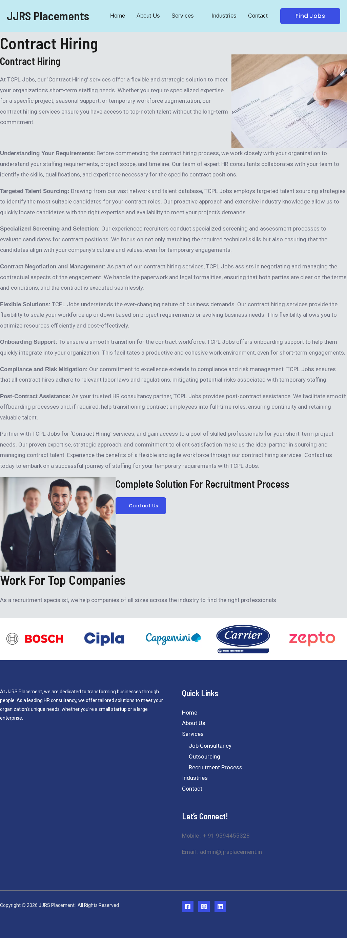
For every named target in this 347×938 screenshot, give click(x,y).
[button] (197, 16)
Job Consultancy (210, 745)
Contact (192, 788)
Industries (195, 777)
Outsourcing (204, 756)
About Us (193, 723)
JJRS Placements (48, 15)
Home (189, 712)
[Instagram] (204, 906)
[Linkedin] (220, 906)
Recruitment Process (215, 767)
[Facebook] (187, 906)
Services (193, 733)
